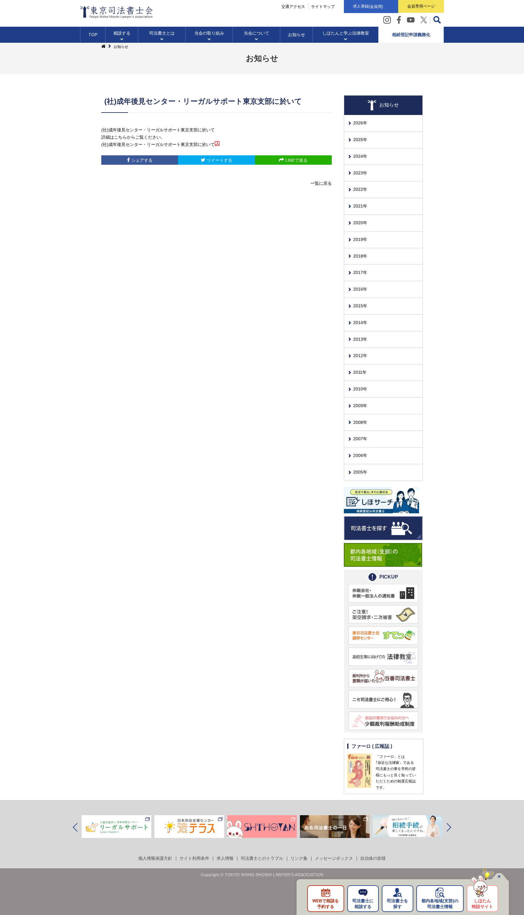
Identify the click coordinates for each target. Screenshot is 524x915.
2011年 (360, 372)
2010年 (360, 389)
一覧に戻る (321, 183)
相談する (121, 33)
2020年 (360, 222)
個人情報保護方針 (155, 858)
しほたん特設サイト (482, 903)
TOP (93, 34)
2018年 (360, 256)
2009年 (360, 405)
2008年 (360, 422)
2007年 (360, 438)
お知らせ (296, 34)
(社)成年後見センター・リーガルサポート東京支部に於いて (158, 144)
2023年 (360, 173)
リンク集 (299, 858)
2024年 (360, 156)
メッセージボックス (334, 858)
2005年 (360, 472)
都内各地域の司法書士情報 (440, 903)
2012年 (360, 355)
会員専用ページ (421, 6)
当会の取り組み (209, 33)
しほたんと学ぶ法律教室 (345, 33)
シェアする (142, 160)
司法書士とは (162, 33)
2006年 (360, 455)
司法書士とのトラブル (262, 858)
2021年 (360, 206)
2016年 (360, 289)
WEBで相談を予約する (325, 903)
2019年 (360, 239)
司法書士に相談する (363, 903)
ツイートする (219, 160)
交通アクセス (293, 6)
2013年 (360, 339)
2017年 (360, 272)
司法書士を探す (397, 903)
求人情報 (225, 858)
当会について (256, 33)
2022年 (360, 189)
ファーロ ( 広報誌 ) (371, 746)
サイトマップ (323, 6)
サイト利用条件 (194, 858)
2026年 (360, 122)
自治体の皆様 (373, 858)
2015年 (360, 305)
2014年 (360, 322)
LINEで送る (296, 160)
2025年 (360, 139)
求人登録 (368, 6)
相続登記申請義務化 (411, 34)
